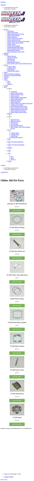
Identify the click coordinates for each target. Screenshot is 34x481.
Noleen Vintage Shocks (13, 35)
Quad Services (11, 59)
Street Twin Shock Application (12, 74)
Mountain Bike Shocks (13, 71)
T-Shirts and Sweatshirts (13, 46)
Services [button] (6, 54)
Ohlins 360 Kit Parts (12, 32)
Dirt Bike (6, 77)
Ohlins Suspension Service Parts (15, 34)
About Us (9, 84)
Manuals (6, 53)
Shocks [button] (6, 65)
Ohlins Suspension (12, 37)
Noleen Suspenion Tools (13, 40)
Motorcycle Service (12, 57)
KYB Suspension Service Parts (15, 48)
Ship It (5, 72)
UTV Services (11, 60)
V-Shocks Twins (11, 68)
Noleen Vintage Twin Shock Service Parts (18, 41)
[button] (4, 172)
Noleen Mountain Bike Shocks (15, 47)
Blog (8, 81)
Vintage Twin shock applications (12, 75)
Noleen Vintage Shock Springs (15, 43)
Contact (6, 85)
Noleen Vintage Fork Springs (15, 38)
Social (8, 82)
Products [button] (6, 29)
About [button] (5, 79)
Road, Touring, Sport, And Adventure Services (19, 63)
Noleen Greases (11, 44)
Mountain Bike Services (13, 62)
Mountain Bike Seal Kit (13, 50)
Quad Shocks (10, 69)
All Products (10, 31)
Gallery (6, 78)
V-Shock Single (11, 66)
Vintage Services (11, 56)
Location (3, 165)
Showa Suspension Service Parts (15, 51)
